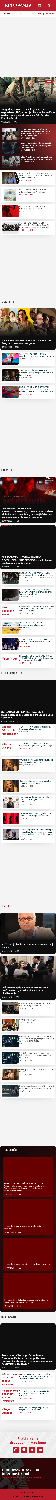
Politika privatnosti (35, 1496)
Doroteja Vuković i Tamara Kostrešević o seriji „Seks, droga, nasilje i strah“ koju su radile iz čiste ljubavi (36, 1038)
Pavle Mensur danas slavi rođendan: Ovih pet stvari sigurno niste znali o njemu (35, 799)
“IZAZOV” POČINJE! (28, 1020)
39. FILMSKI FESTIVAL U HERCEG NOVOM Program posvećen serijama (26, 342)
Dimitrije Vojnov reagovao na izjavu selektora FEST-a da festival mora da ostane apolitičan (35, 175)
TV (39, 13)
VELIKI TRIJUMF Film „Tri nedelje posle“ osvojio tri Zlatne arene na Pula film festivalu (36, 641)
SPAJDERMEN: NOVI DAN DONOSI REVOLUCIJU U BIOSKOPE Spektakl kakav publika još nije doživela (27, 560)
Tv (3, 906)
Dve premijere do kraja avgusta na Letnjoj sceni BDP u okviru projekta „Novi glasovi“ (26, 1301)
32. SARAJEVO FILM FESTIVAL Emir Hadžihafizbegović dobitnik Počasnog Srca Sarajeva (27, 714)
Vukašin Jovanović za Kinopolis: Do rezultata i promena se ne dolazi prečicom (34, 1393)
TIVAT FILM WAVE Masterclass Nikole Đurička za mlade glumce (35, 728)
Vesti (19, 13)
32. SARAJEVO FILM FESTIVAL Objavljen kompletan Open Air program (36, 355)
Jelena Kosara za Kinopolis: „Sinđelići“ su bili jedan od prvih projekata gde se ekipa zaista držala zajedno (35, 1376)
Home (7, 13)
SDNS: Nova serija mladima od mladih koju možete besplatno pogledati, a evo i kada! (35, 1055)
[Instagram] (16, 1450)
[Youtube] (40, 1450)
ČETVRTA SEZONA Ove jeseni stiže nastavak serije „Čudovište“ (34, 207)
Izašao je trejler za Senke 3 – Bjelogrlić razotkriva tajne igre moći (36, 1004)
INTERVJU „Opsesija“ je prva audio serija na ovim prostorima (34, 1408)
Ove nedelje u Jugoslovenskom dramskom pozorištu (23, 1227)
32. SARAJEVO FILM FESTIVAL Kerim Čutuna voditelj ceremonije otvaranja (35, 744)
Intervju (8, 1317)
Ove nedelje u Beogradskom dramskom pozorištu (27, 1264)
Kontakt (16, 1496)
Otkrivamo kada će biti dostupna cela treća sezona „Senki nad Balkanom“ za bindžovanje (25, 990)
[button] (49, 5)
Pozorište (11, 1150)
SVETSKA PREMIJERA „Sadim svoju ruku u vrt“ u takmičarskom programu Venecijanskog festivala (35, 591)
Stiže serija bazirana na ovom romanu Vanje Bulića (28, 946)
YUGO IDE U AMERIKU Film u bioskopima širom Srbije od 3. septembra (32, 625)
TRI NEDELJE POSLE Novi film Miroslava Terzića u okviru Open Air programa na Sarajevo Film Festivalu (35, 225)
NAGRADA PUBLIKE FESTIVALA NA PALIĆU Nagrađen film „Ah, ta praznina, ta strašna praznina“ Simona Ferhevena (36, 575)
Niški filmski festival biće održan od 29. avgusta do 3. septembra (36, 158)
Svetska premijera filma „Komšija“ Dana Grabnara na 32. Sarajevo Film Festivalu (37, 145)
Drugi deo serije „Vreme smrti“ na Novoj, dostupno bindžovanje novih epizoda (36, 1087)
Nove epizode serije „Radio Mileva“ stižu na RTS (36, 1070)
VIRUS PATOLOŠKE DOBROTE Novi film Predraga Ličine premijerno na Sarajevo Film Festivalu (36, 372)
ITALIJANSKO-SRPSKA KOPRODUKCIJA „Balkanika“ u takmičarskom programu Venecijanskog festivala (36, 608)
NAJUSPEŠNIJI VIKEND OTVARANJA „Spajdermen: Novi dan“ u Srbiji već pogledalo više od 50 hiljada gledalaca (36, 389)
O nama (24, 1496)
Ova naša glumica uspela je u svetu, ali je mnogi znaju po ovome (36, 761)
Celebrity (9, 673)
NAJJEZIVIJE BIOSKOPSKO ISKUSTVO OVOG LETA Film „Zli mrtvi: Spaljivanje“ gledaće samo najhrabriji (36, 658)
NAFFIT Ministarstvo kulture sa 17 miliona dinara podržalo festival (33, 191)
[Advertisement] (28, 46)
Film (30, 13)
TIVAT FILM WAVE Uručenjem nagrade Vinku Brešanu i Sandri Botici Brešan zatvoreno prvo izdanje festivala (36, 132)
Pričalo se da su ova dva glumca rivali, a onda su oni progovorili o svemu (36, 814)
